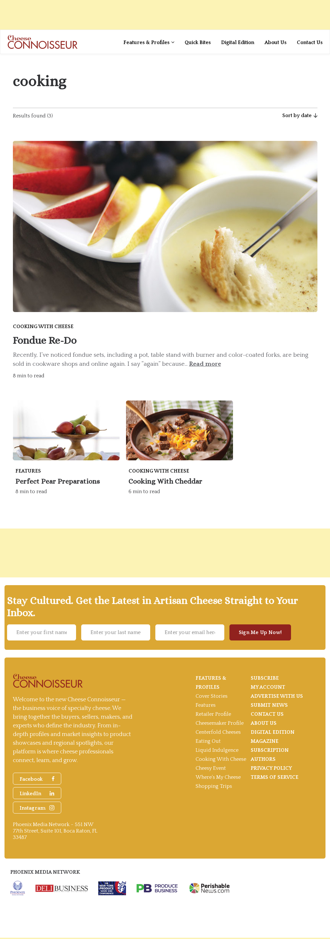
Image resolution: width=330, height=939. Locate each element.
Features (206, 705)
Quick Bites (198, 42)
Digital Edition (237, 42)
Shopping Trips (214, 786)
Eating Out (208, 741)
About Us (275, 42)
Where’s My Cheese (218, 777)
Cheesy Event (211, 768)
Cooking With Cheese (221, 759)
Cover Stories (212, 696)
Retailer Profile (213, 714)
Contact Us (310, 42)
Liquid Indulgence (217, 750)
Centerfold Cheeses (218, 732)
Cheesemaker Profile (220, 723)
